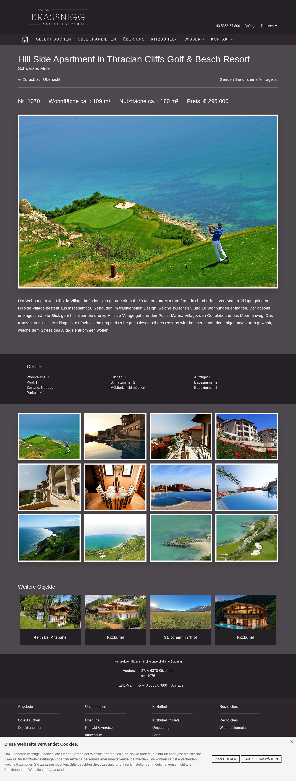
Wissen (193, 39)
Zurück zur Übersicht (40, 79)
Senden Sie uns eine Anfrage (247, 79)
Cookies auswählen (261, 759)
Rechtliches (229, 720)
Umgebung (160, 727)
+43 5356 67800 (154, 685)
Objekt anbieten (97, 39)
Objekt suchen (53, 39)
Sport (156, 735)
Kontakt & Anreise (99, 727)
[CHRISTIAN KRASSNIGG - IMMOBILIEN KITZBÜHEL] (25, 39)
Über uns (134, 39)
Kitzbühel (163, 39)
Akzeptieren (225, 759)
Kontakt (221, 39)
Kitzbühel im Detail (166, 720)
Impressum (93, 735)
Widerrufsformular (233, 727)
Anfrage (250, 26)
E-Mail (127, 685)
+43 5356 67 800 (227, 26)
